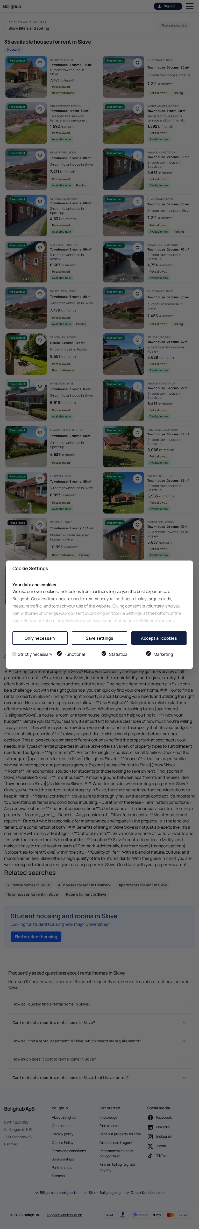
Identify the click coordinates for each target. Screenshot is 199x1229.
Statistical (119, 654)
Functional (75, 654)
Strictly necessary (35, 654)
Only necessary (40, 638)
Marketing (163, 654)
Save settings (99, 638)
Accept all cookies (159, 638)
